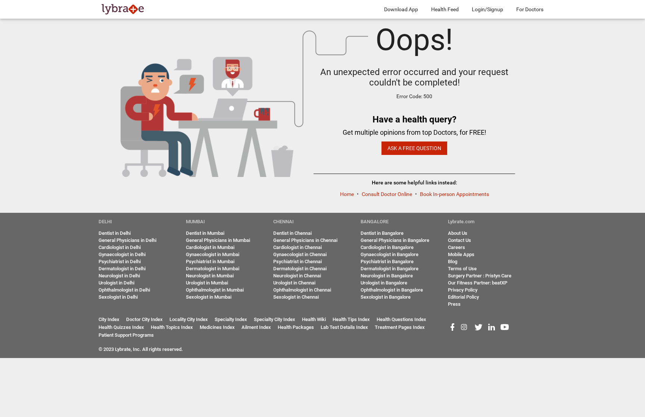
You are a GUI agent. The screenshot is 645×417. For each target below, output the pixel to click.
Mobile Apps (461, 254)
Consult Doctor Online (387, 194)
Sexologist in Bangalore (386, 297)
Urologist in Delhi (116, 283)
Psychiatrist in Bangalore (387, 261)
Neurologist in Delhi (119, 275)
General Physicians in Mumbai (218, 240)
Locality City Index (188, 319)
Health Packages (296, 327)
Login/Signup (487, 9)
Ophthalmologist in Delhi (124, 290)
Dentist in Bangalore (382, 233)
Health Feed (445, 9)
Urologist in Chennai (294, 283)
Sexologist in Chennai (296, 297)
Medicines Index (217, 327)
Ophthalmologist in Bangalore (392, 290)
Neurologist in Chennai (297, 275)
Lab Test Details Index (344, 327)
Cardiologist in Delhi (120, 247)
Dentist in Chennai (292, 233)
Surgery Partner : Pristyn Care (479, 275)
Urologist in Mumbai (207, 283)
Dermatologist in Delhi (122, 268)
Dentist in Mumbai (205, 233)
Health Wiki (314, 319)
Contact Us (459, 240)
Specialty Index (231, 319)
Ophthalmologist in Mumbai (215, 290)
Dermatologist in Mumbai (212, 268)
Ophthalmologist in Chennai (302, 290)
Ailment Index (256, 327)
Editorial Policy (463, 297)
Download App (401, 9)
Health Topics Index (172, 327)
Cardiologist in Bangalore (387, 247)
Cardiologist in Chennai (297, 247)
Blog (452, 261)
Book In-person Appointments (454, 194)
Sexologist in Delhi (118, 297)
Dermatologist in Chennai (300, 268)
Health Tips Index (351, 319)
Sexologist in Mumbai (208, 297)
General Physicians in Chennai (305, 240)
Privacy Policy (462, 290)
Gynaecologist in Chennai (300, 254)
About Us (457, 233)
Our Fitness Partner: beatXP (477, 283)
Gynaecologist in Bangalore (389, 254)
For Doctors (529, 9)
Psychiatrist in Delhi (120, 261)
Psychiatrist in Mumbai (210, 261)
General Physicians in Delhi (127, 240)
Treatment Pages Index (400, 327)
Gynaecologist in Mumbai (212, 254)
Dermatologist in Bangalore (389, 268)
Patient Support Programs (126, 335)
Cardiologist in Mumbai (210, 247)
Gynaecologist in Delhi (122, 254)
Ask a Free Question (414, 148)
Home (347, 194)
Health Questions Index (401, 319)
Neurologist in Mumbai (210, 275)
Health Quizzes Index (121, 327)
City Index (109, 319)
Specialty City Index (274, 319)
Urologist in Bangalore (384, 283)
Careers (456, 247)
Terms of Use (462, 268)
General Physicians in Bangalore (395, 240)
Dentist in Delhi (115, 233)
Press (454, 304)
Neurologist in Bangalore (387, 275)
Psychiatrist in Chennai (297, 261)
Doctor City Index (144, 319)
